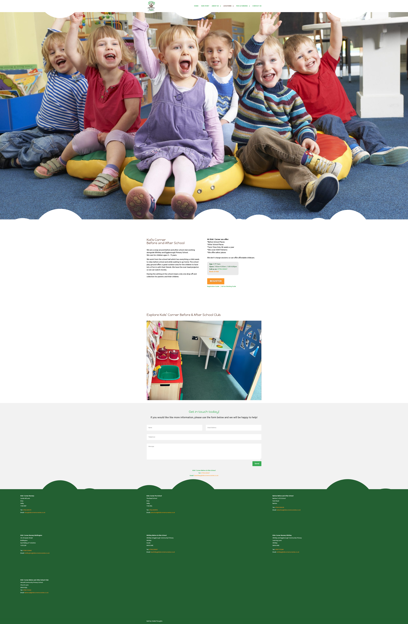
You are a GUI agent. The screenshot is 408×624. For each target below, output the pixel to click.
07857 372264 (279, 549)
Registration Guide (213, 286)
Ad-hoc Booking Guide (228, 286)
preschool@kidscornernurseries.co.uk (163, 512)
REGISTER (216, 281)
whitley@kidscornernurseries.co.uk (288, 552)
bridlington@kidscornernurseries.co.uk (37, 553)
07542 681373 (27, 510)
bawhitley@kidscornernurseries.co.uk (206, 475)
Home (196, 6)
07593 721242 (27, 590)
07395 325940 (27, 550)
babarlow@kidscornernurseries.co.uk (289, 510)
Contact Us (256, 6)
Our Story (205, 6)
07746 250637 (222, 269)
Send (257, 463)
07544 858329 (279, 507)
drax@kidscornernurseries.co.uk (35, 512)
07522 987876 (153, 510)
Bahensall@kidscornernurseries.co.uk (36, 592)
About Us (215, 6)
